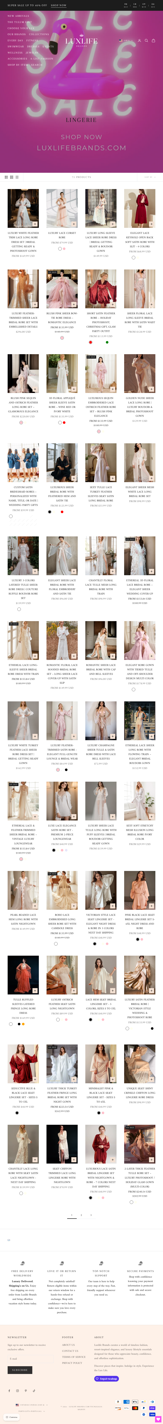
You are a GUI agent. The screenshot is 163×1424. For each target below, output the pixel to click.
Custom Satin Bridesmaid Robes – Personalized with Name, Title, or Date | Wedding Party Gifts (23, 496)
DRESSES (33, 46)
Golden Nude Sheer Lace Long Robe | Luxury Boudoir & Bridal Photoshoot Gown (140, 407)
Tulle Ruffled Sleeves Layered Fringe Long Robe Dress (23, 1006)
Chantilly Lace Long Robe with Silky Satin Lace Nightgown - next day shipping (23, 1175)
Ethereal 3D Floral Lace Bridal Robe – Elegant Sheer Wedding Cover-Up (139, 587)
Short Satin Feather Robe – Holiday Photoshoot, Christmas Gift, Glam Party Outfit (101, 322)
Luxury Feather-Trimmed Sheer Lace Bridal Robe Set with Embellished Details (23, 320)
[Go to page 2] (91, 1215)
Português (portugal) (30, 1411)
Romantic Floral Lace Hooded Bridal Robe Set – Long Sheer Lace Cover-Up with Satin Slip (62, 674)
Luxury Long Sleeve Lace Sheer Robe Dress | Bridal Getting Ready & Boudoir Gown (101, 242)
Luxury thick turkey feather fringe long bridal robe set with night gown (62, 1095)
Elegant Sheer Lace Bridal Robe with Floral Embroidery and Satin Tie (62, 587)
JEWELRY (32, 52)
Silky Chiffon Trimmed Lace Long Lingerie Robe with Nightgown (62, 1175)
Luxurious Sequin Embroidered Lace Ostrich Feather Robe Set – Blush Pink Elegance (101, 407)
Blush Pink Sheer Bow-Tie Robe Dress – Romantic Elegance (62, 318)
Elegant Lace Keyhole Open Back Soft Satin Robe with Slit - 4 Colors (139, 240)
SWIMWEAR (16, 46)
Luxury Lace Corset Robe (62, 235)
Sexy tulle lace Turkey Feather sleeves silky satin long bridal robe (101, 494)
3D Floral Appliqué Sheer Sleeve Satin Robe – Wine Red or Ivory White (62, 405)
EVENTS (48, 46)
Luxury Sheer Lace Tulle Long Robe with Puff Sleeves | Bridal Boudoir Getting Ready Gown (101, 835)
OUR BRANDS (17, 34)
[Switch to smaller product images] (11, 177)
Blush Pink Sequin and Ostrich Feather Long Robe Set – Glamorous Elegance (23, 405)
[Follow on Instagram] (17, 1390)
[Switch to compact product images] (17, 177)
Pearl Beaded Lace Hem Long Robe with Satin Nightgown (23, 919)
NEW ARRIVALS (18, 15)
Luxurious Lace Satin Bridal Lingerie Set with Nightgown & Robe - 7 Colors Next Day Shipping (101, 1178)
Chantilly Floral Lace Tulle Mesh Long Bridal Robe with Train (101, 587)
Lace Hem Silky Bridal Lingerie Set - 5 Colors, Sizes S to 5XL (101, 1004)
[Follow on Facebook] (9, 1390)
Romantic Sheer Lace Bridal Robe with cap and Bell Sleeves (101, 669)
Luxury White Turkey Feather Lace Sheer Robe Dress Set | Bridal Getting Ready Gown (23, 754)
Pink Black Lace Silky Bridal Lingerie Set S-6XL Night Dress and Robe (140, 922)
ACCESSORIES (17, 58)
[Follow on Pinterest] (25, 1390)
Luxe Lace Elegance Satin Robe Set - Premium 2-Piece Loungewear (62, 832)
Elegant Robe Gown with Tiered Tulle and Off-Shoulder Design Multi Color (140, 672)
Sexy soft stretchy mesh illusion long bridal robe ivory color (140, 832)
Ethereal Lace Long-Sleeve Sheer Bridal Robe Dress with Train (23, 669)
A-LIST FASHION (41, 58)
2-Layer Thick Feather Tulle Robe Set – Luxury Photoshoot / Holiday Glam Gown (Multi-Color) (139, 1178)
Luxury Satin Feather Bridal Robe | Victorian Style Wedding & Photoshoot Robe (140, 1009)
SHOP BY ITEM (18, 64)
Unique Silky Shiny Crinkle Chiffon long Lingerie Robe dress (139, 1093)
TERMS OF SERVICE (74, 1357)
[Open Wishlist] (158, 1419)
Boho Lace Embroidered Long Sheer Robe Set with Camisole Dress (62, 922)
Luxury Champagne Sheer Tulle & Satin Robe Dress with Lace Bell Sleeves (101, 752)
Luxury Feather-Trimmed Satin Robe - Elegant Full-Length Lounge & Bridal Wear (62, 752)
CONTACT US (70, 1351)
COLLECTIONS (39, 34)
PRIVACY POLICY (72, 1363)
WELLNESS (15, 52)
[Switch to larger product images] (6, 177)
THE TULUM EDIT (20, 22)
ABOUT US (68, 1345)
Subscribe (20, 1370)
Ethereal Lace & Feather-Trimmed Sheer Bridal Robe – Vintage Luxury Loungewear (23, 835)
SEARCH (37, 64)
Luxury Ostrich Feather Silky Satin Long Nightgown (62, 1004)
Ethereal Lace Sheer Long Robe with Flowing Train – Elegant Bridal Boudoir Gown (139, 754)
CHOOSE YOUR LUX (21, 28)
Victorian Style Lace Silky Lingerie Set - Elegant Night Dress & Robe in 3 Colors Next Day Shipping (101, 924)
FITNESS (32, 40)
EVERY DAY (15, 40)
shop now (59, 5)
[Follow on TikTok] (34, 1390)
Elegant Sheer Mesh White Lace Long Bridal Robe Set (140, 492)
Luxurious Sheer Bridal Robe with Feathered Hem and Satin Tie (62, 494)
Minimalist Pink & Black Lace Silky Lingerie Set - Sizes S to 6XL (101, 1095)
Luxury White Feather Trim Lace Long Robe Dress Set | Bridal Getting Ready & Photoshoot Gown (23, 242)
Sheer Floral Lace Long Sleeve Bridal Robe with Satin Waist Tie (140, 320)
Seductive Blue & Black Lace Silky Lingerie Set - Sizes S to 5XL (23, 1095)
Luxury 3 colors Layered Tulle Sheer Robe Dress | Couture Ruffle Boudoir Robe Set (23, 589)
